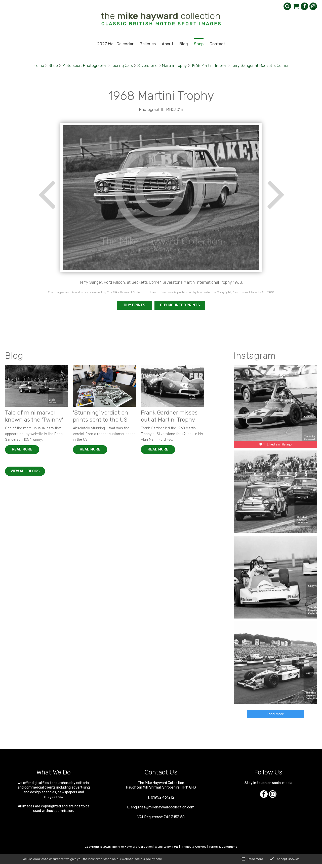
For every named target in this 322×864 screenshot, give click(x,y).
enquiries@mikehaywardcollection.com (162, 807)
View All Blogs (25, 471)
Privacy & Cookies (194, 846)
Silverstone (147, 65)
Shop (53, 65)
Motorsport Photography (84, 65)
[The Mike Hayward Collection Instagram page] (313, 6)
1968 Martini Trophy (208, 65)
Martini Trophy (174, 65)
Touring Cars (122, 65)
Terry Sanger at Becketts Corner (260, 65)
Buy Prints (134, 305)
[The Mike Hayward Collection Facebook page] (304, 6)
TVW (175, 846)
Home (39, 65)
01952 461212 (162, 797)
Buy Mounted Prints (180, 305)
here (158, 859)
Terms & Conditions (223, 846)
